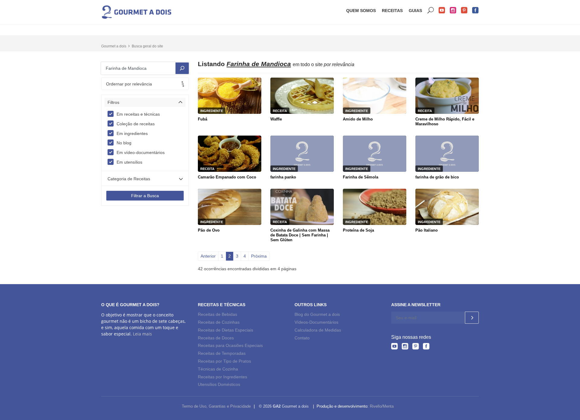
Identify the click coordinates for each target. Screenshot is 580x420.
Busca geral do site (147, 46)
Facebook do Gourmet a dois (475, 10)
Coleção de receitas (136, 123)
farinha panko (283, 177)
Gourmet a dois (113, 46)
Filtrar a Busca (145, 195)
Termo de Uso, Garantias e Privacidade (216, 406)
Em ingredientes (132, 133)
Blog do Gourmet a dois (317, 314)
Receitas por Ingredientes (222, 376)
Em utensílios (129, 162)
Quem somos (361, 10)
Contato (302, 337)
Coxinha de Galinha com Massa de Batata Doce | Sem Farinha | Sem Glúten (300, 235)
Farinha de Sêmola (360, 177)
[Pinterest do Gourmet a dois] (415, 346)
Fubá (202, 119)
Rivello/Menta (382, 406)
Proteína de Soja (358, 230)
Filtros (113, 102)
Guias (415, 10)
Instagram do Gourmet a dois (453, 10)
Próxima (259, 256)
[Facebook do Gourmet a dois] (426, 346)
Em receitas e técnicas (138, 114)
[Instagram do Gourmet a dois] (405, 346)
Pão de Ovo (209, 230)
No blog (124, 142)
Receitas (392, 10)
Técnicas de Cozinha (218, 369)
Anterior (208, 256)
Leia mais (142, 334)
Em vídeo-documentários (141, 152)
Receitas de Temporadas (222, 353)
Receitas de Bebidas (217, 314)
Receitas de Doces (216, 337)
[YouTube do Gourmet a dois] (394, 346)
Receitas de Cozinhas (219, 322)
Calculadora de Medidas (318, 330)
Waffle (276, 119)
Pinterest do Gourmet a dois (464, 10)
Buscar (430, 10)
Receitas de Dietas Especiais (225, 330)
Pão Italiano (426, 230)
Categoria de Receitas (129, 178)
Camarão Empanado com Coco (227, 177)
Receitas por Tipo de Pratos (224, 361)
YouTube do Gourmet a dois (442, 10)
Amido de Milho (358, 119)
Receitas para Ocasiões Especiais (230, 345)
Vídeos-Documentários (316, 322)
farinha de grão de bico (437, 177)
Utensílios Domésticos (219, 384)
